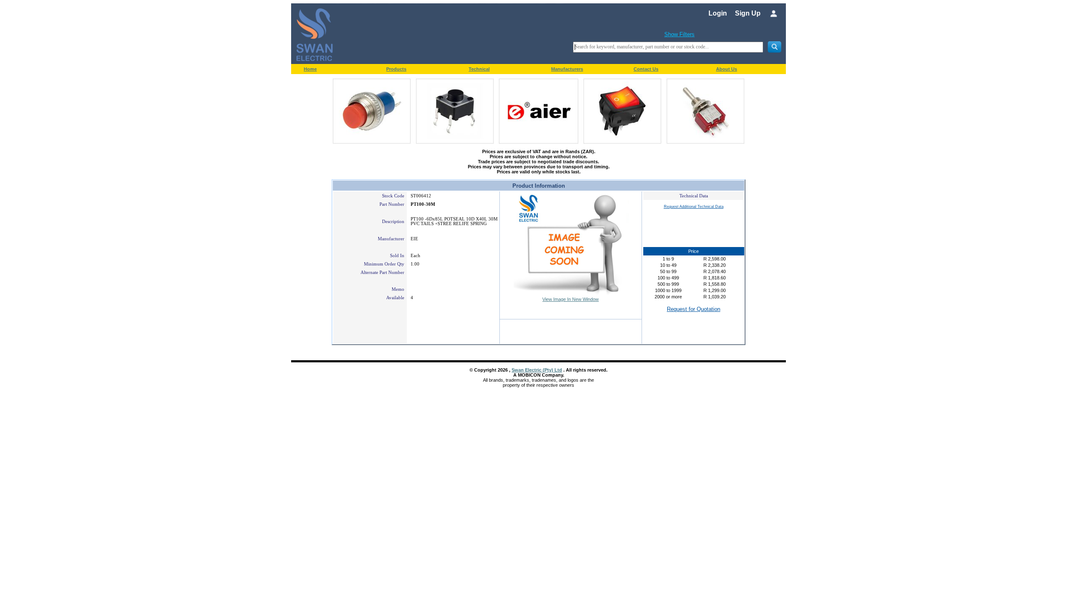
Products (396, 69)
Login (717, 13)
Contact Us (646, 69)
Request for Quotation (693, 309)
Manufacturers (567, 69)
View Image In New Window (570, 299)
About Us (726, 69)
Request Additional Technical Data (694, 207)
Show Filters (679, 34)
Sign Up (748, 13)
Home (310, 69)
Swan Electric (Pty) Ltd (537, 369)
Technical (479, 69)
